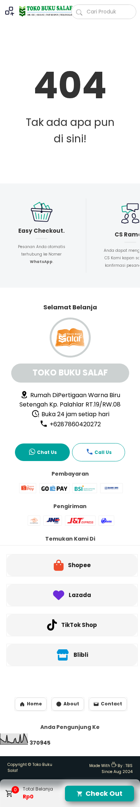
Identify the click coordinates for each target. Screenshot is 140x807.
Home (34, 704)
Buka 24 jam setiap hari (74, 414)
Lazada (80, 595)
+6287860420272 (74, 424)
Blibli (81, 655)
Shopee (79, 565)
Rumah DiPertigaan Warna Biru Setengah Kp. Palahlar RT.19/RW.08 (70, 400)
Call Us (103, 452)
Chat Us (47, 452)
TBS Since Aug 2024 (117, 769)
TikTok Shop (79, 625)
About (71, 704)
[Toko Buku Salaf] (42, 11)
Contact (111, 704)
